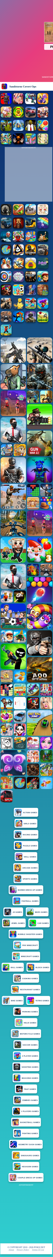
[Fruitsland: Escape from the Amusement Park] (18, 241)
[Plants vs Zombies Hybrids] (42, 254)
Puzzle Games (30, 846)
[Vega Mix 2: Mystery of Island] (42, 294)
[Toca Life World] (18, 294)
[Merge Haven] (30, 294)
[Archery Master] (6, 281)
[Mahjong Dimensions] (18, 281)
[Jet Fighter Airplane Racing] (18, 268)
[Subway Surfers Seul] (42, 281)
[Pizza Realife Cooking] (6, 117)
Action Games (30, 813)
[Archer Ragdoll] (18, 321)
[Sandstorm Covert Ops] (6, 103)
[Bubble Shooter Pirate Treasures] (42, 130)
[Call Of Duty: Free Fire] (30, 321)
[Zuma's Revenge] (18, 117)
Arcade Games (30, 868)
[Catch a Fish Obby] (42, 308)
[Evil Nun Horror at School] (6, 241)
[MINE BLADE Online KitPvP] (6, 143)
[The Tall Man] (6, 294)
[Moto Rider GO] (6, 321)
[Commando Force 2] (6, 308)
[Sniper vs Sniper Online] (6, 214)
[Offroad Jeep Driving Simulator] (30, 117)
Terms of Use (38, 1250)
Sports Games (30, 879)
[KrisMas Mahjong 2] (42, 214)
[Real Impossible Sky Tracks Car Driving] (30, 268)
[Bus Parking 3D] (30, 227)
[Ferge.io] (18, 308)
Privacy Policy (23, 1250)
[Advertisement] (26, 1213)
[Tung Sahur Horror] (18, 227)
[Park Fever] (30, 143)
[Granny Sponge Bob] (30, 130)
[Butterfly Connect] (42, 268)
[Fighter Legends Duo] (6, 268)
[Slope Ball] (18, 130)
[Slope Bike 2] (30, 103)
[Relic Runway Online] (42, 241)
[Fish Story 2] (30, 241)
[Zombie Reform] (6, 130)
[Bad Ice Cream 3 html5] (18, 254)
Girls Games (30, 824)
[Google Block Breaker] (42, 227)
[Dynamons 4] (42, 103)
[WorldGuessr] (6, 254)
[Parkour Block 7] (6, 335)
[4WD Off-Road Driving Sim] (6, 227)
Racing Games (30, 835)
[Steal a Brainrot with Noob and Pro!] (30, 308)
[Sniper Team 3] (30, 281)
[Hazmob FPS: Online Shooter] (30, 254)
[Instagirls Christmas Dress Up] (42, 117)
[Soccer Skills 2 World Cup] (42, 321)
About (11, 1250)
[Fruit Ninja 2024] (18, 214)
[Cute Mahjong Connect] (42, 143)
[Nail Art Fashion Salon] (18, 103)
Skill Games (30, 857)
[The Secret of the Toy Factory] (18, 143)
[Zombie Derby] (30, 214)
